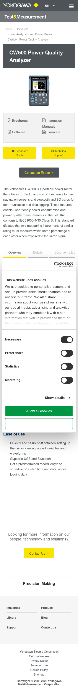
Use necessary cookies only (39, 423)
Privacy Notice (39, 661)
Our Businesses (39, 656)
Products (22, 29)
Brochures (20, 120)
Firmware (53, 131)
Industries (13, 608)
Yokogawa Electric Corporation (39, 651)
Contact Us (37, 553)
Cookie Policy (39, 670)
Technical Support (60, 153)
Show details (55, 398)
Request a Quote (21, 153)
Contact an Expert (37, 172)
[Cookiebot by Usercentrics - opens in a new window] (55, 264)
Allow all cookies (39, 411)
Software (18, 131)
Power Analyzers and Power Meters (30, 34)
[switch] (67, 353)
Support (11, 627)
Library (11, 617)
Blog (44, 617)
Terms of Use (39, 665)
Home (8, 29)
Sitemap (39, 674)
